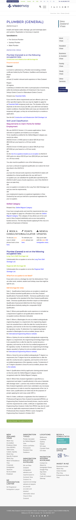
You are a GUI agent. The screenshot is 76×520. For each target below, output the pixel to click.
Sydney (42, 441)
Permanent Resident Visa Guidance (27, 450)
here (8, 245)
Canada (29, 1)
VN (44, 1)
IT (50, 1)
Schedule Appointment (12, 1)
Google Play (44, 469)
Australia (23, 1)
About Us (43, 465)
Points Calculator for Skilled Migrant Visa (29, 441)
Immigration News (46, 467)
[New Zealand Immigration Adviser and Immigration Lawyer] (21, 7)
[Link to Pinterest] (68, 7)
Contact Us (43, 463)
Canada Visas (44, 448)
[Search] (39, 7)
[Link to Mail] (62, 7)
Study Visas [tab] (61, 72)
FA (47, 1)
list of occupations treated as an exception (25, 154)
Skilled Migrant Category (24, 207)
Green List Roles (28, 445)
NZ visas (43, 446)
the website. (12, 367)
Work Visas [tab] (61, 39)
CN (41, 1)
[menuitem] (13, 1)
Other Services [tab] (62, 80)
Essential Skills (21, 96)
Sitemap (42, 478)
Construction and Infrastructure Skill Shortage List (30, 117)
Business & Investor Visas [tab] (63, 56)
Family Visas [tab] (61, 65)
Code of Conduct (45, 476)
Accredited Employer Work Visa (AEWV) (12, 445)
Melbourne (43, 437)
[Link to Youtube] (65, 7)
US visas (43, 450)
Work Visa (10, 441)
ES (53, 1)
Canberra (43, 439)
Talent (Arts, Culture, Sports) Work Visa (12, 452)
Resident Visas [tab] (62, 47)
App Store (43, 472)
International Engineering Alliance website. (23, 334)
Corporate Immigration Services (10, 467)
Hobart (42, 444)
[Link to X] (59, 7)
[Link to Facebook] (51, 7)
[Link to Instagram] (57, 7)
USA (37, 1)
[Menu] (43, 7)
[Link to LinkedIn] (54, 7)
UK (33, 1)
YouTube (43, 474)
